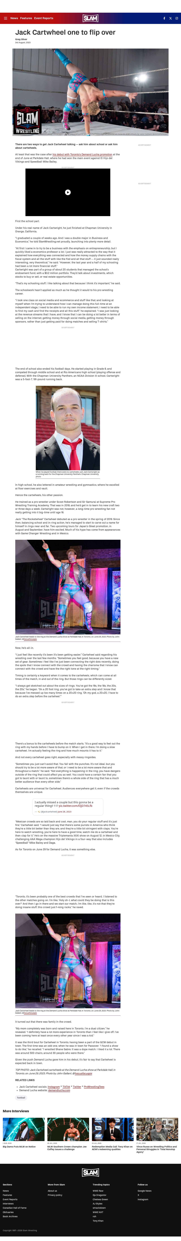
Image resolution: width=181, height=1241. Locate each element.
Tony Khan (98, 1221)
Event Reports (43, 18)
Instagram (54, 1086)
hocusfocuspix (30, 639)
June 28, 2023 (64, 811)
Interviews (8, 1203)
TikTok (66, 1086)
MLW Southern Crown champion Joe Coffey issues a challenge (67, 1148)
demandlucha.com (59, 1090)
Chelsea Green (100, 1199)
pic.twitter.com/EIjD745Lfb (75, 806)
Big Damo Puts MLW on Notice (19, 1146)
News (14, 18)
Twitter (77, 1086)
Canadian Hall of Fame (14, 1208)
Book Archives (10, 1216)
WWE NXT (98, 1212)
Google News (144, 1191)
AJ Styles (97, 1203)
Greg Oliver (21, 39)
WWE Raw (98, 1191)
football (21, 1097)
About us (52, 1191)
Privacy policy (55, 1195)
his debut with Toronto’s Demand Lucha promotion (82, 154)
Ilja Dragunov (99, 1195)
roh (94, 1216)
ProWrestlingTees (94, 1086)
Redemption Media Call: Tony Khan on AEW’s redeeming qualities (112, 1148)
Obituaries (8, 1212)
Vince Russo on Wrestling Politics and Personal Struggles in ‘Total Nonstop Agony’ (156, 1149)
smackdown (99, 1208)
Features (26, 18)
